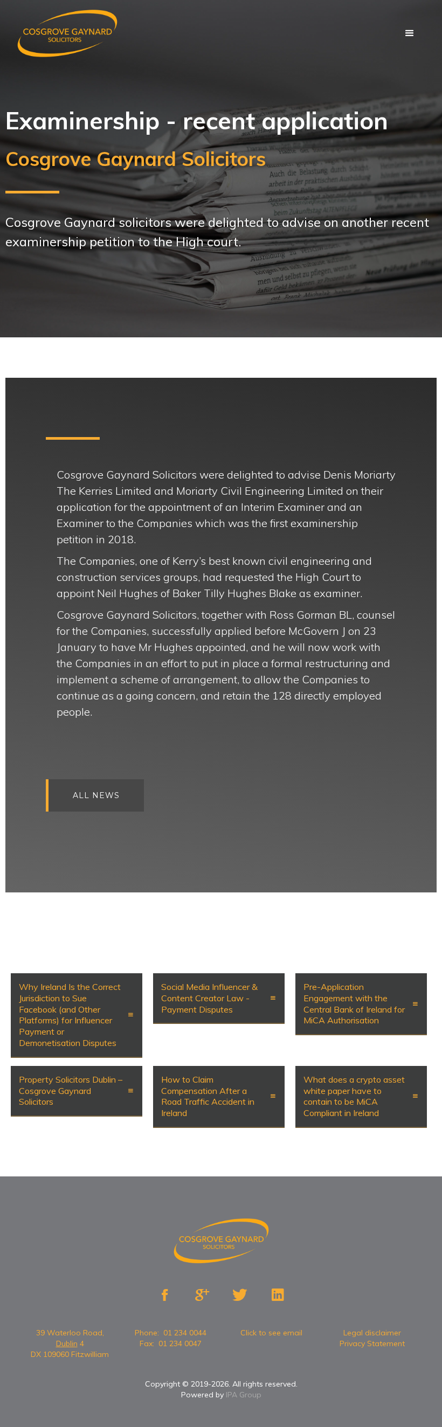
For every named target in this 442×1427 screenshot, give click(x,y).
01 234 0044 (184, 1333)
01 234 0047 (180, 1343)
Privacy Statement (372, 1343)
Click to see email (271, 1333)
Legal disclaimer (372, 1333)
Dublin (67, 1343)
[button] (409, 33)
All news (96, 795)
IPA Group (243, 1395)
